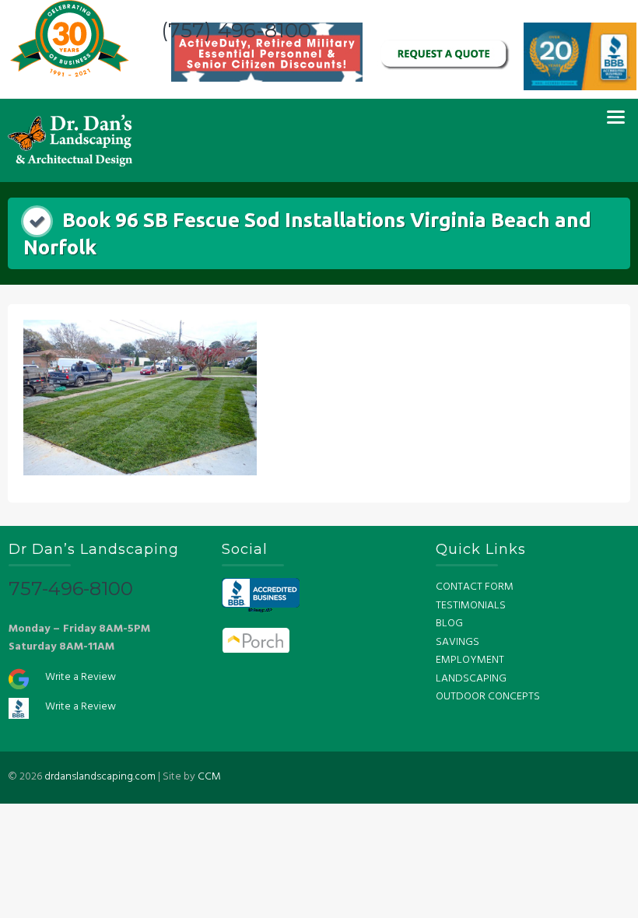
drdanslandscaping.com (100, 777)
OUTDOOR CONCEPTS (488, 697)
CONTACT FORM (475, 587)
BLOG (449, 623)
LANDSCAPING (471, 679)
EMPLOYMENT (470, 660)
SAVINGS (457, 642)
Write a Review (80, 677)
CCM (209, 777)
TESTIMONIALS (471, 606)
